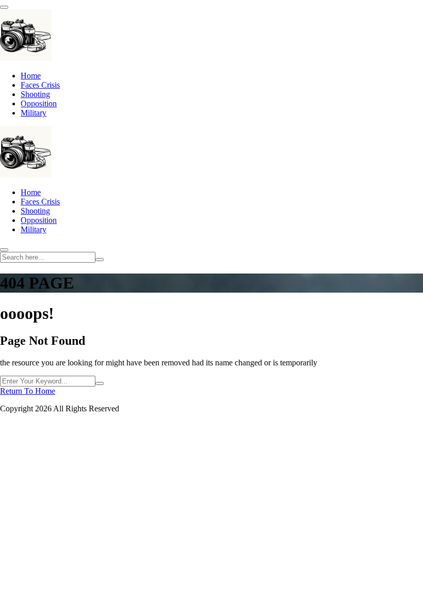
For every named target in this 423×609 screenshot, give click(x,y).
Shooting (35, 94)
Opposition (39, 103)
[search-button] (99, 259)
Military (33, 112)
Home (31, 75)
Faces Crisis (40, 85)
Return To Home (27, 391)
